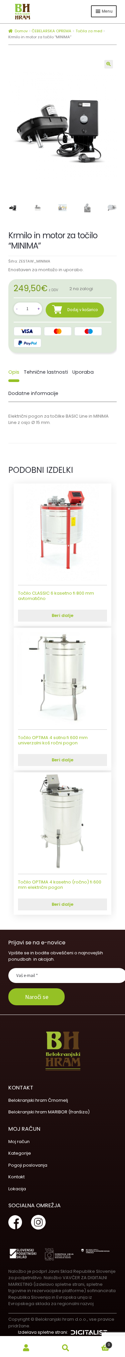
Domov (21, 31)
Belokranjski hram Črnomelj (38, 1100)
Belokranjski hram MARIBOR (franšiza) (49, 1112)
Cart (97, 1343)
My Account (26, 1348)
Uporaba (83, 372)
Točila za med (89, 31)
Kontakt (16, 1177)
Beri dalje (62, 615)
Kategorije (19, 1153)
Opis (13, 372)
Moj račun (19, 1141)
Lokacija (17, 1189)
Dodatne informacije (33, 393)
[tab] (13, 372)
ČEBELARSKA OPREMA (51, 31)
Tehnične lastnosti (46, 372)
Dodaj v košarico (82, 309)
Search (65, 1348)
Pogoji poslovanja (27, 1165)
